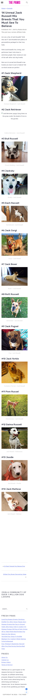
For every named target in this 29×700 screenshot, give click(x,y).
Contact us (5, 660)
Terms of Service (6, 665)
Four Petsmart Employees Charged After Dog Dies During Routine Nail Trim (13, 646)
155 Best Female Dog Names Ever (14, 566)
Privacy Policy (6, 662)
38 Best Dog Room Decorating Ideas (14, 574)
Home (3, 9)
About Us (4, 658)
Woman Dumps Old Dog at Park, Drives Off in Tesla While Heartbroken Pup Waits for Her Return (14, 631)
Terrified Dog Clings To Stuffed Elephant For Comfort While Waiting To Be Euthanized (13, 639)
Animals (9, 9)
